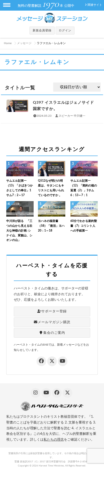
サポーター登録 (54, 311)
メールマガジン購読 (54, 322)
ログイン (65, 30)
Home (8, 43)
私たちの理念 (54, 439)
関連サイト (95, 4)
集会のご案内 (54, 333)
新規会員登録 (42, 30)
